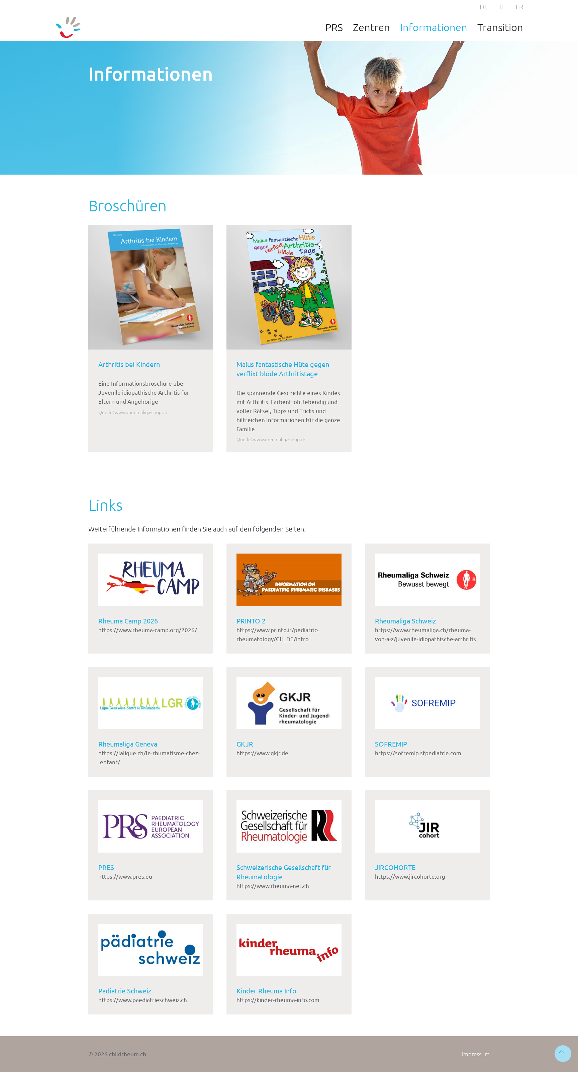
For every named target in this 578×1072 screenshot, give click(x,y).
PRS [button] (334, 27)
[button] (563, 1053)
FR (519, 7)
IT (502, 7)
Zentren (371, 27)
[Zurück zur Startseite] (68, 27)
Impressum (476, 1054)
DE (484, 7)
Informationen (433, 27)
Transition (500, 27)
